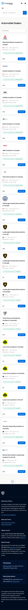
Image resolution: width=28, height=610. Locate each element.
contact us (22, 537)
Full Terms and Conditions (8, 515)
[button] (2, 8)
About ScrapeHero (6, 524)
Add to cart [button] (21, 58)
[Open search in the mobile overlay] (14, 13)
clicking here (15, 581)
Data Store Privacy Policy (8, 522)
